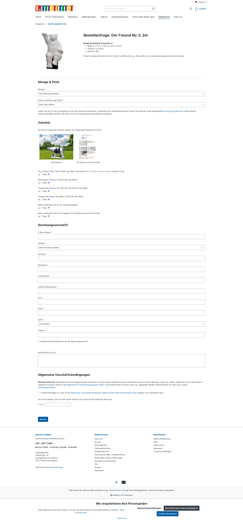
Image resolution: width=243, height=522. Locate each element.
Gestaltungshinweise (46, 387)
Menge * (41, 89)
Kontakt (98, 442)
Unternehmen (43, 276)
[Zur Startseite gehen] (54, 8)
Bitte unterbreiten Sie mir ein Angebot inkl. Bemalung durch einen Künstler (69, 213)
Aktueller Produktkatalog (105, 461)
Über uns (98, 439)
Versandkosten (101, 445)
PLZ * (40, 298)
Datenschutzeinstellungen (149, 508)
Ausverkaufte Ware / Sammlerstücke (110, 455)
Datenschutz (159, 445)
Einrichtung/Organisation (173, 111)
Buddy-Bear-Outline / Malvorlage (108, 458)
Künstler (98, 467)
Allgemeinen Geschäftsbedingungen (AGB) (85, 385)
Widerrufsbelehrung (162, 439)
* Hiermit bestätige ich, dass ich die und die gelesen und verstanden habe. (102, 393)
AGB (155, 442)
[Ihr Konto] (191, 8)
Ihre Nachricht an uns (47, 352)
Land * (40, 319)
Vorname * (42, 254)
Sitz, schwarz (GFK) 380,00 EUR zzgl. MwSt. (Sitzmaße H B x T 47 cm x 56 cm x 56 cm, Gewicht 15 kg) (81, 171)
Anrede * (42, 243)
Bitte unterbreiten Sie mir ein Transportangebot (58, 205)
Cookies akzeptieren (167, 514)
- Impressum (121, 518)
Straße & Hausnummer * (48, 287)
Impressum (158, 448)
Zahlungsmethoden (103, 448)
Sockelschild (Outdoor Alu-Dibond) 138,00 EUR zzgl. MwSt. (63, 188)
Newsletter (99, 470)
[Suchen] (153, 8)
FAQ (96, 464)
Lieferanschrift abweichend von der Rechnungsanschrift (64, 341)
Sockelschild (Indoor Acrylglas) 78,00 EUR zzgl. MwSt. (61, 196)
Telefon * (42, 330)
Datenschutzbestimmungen (125, 393)
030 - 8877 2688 (44, 443)
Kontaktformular (56, 467)
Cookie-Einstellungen (162, 451)
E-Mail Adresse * (45, 232)
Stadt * (41, 309)
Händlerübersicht (102, 451)
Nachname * (43, 265)
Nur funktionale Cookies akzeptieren (181, 508)
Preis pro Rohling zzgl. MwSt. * (51, 100)
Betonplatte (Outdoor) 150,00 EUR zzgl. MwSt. (58, 180)
